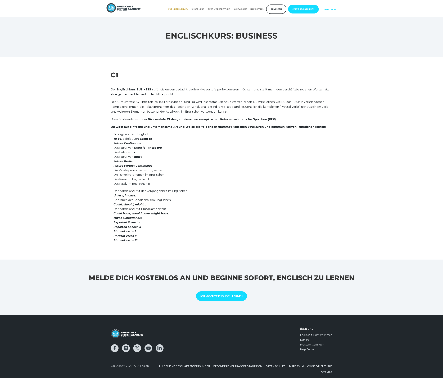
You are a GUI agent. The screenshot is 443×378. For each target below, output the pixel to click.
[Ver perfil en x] (137, 348)
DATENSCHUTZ (275, 366)
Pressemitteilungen (312, 344)
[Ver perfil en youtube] (148, 348)
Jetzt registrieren (303, 9)
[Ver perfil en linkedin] (160, 348)
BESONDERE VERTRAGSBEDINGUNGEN (237, 366)
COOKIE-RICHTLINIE (319, 366)
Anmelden (276, 9)
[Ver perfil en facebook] (115, 348)
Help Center (307, 349)
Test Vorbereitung (219, 9)
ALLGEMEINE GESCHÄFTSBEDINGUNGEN (184, 366)
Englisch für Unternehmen (316, 334)
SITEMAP (326, 372)
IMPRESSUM (296, 366)
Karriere (304, 339)
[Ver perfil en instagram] (126, 348)
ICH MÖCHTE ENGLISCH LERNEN (221, 296)
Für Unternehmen (178, 9)
